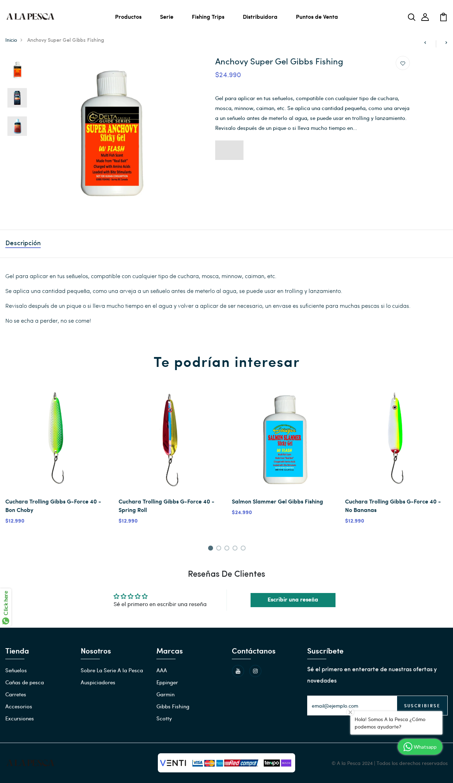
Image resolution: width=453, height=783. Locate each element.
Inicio (11, 39)
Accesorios (18, 706)
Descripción (23, 244)
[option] (17, 70)
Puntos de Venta (317, 16)
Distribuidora (260, 16)
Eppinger (167, 682)
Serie (166, 16)
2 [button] (220, 549)
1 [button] (211, 549)
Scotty (164, 718)
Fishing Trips (208, 16)
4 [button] (236, 549)
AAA (161, 670)
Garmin (165, 694)
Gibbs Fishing (172, 706)
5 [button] (244, 549)
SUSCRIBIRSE (422, 705)
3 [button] (228, 549)
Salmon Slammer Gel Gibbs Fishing (277, 501)
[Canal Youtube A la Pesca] (238, 671)
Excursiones (19, 718)
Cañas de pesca (24, 682)
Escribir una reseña (293, 600)
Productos (128, 16)
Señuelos (16, 670)
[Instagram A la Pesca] (255, 671)
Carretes (15, 694)
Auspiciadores (98, 682)
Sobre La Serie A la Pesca (112, 670)
